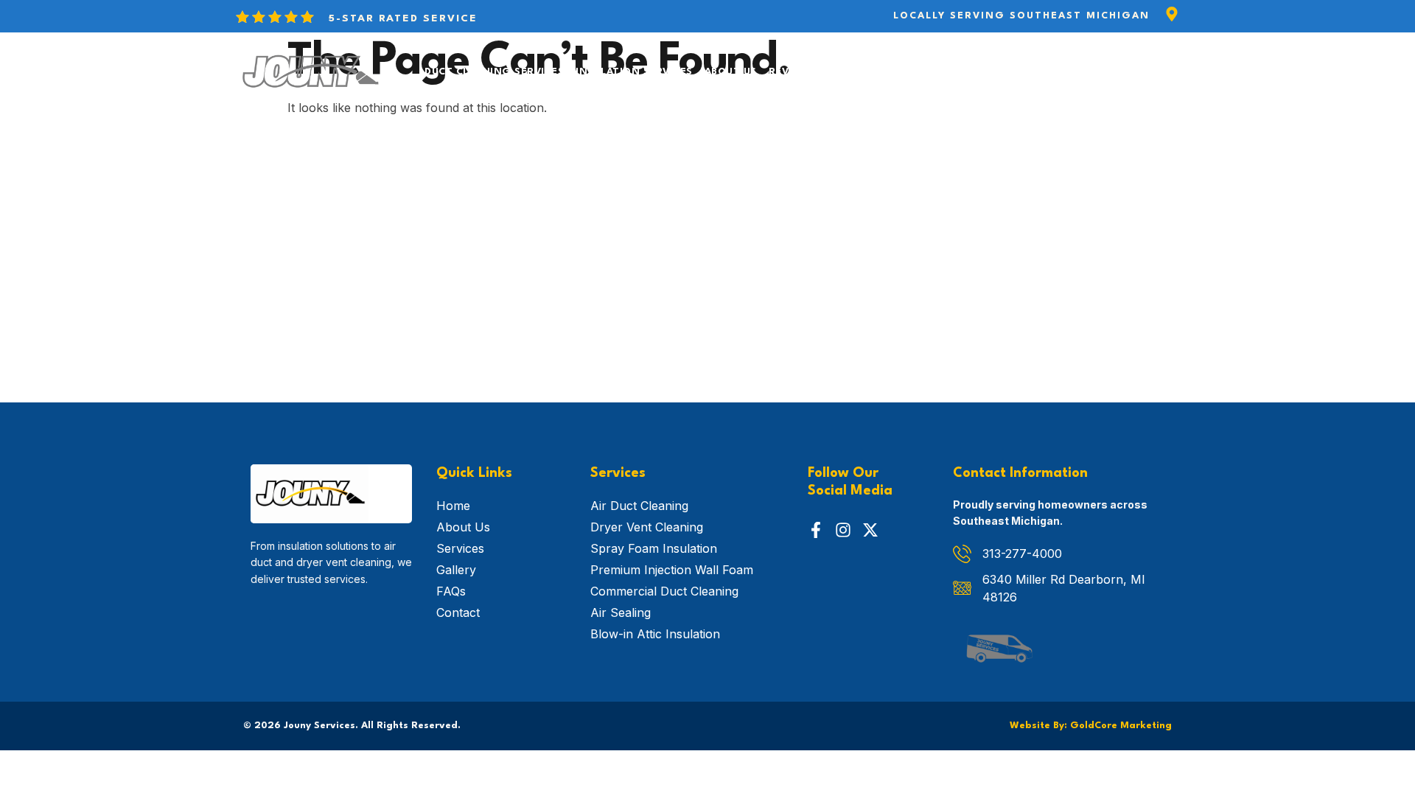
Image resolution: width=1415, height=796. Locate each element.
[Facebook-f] (816, 530)
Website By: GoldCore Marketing (1091, 725)
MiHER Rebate (943, 72)
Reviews (792, 72)
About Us (731, 72)
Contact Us (860, 72)
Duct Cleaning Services (494, 72)
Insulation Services (634, 72)
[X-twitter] (870, 530)
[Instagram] (843, 530)
